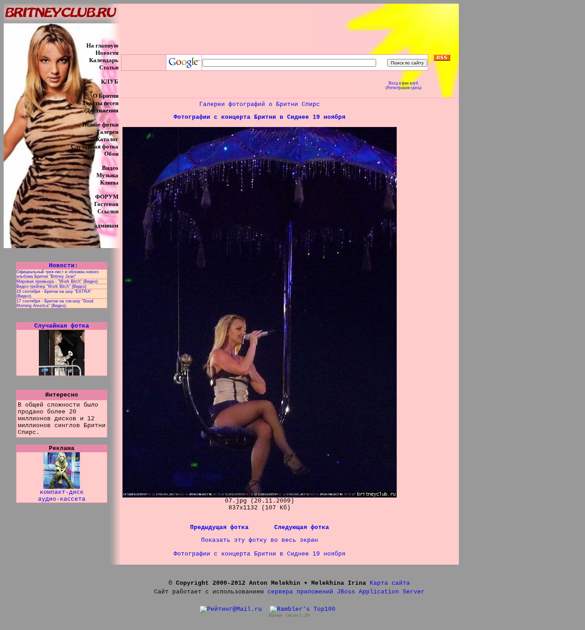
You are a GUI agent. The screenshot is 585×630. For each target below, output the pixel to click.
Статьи (109, 67)
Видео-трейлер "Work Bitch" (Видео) (51, 286)
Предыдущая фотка (221, 527)
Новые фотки (100, 124)
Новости (107, 52)
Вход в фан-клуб (403, 83)
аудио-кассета (61, 499)
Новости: (61, 265)
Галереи (108, 131)
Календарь (104, 60)
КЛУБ (110, 81)
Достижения (102, 110)
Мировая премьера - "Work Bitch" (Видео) (57, 281)
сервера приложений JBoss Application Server (346, 591)
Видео (110, 167)
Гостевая (106, 204)
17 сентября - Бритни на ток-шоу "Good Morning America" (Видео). (54, 303)
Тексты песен (100, 103)
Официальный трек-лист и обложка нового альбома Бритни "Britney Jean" (57, 274)
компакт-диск (62, 492)
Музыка (107, 175)
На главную (102, 45)
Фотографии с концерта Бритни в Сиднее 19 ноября (260, 117)
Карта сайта (390, 583)
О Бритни (105, 95)
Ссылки (108, 211)
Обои (111, 153)
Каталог (107, 139)
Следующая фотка (301, 527)
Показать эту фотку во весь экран (259, 540)
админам (106, 225)
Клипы (109, 182)
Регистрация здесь (403, 87)
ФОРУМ (107, 196)
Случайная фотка (94, 146)
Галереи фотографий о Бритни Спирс (259, 104)
